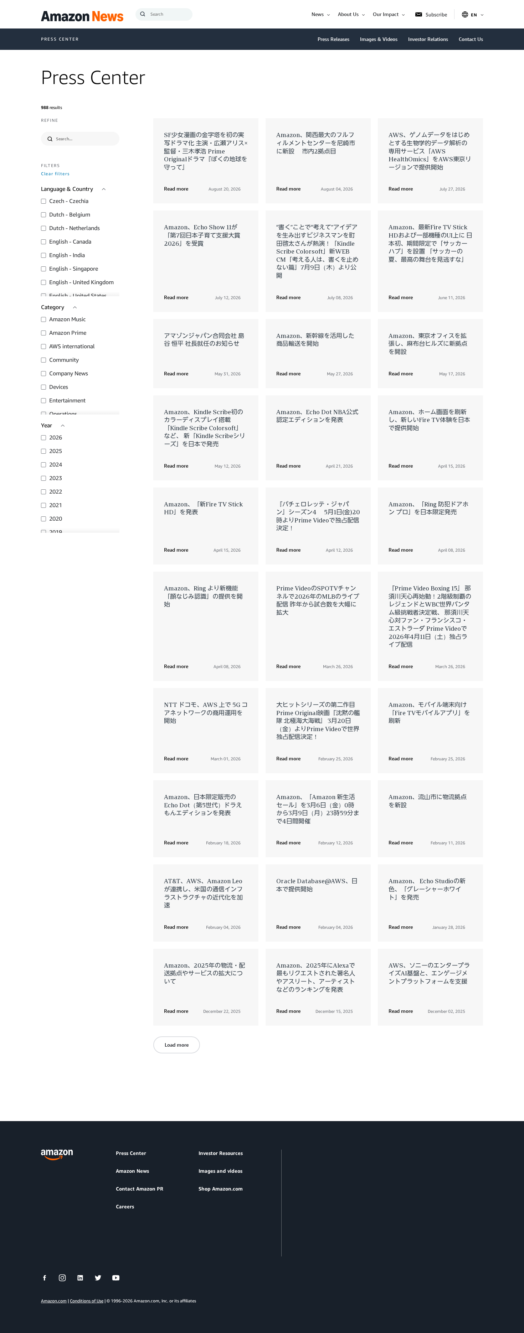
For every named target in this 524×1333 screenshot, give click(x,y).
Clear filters (55, 174)
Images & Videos (378, 39)
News (318, 14)
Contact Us (471, 39)
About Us (348, 14)
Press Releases (333, 39)
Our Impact (386, 14)
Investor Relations (428, 39)
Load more (177, 1045)
